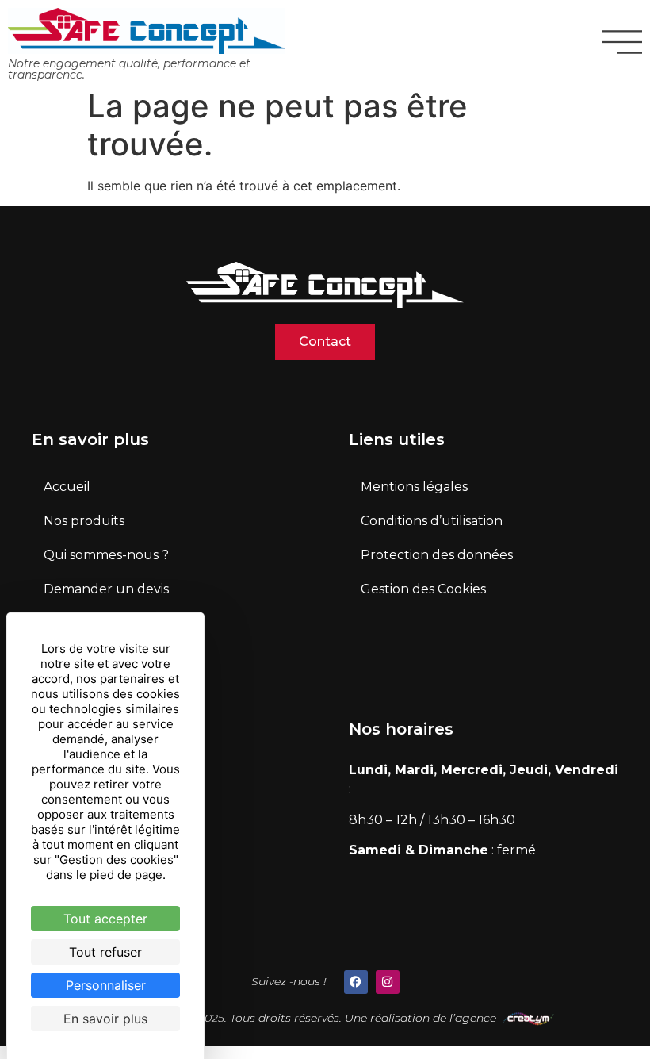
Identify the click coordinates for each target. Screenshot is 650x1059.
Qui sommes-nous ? (106, 554)
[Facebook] (356, 982)
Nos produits (84, 520)
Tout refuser (105, 952)
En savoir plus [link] (105, 1018)
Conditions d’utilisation (432, 520)
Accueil (67, 486)
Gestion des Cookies (423, 589)
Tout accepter (105, 919)
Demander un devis (106, 589)
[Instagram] (388, 982)
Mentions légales (414, 486)
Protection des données (437, 554)
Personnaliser (106, 985)
